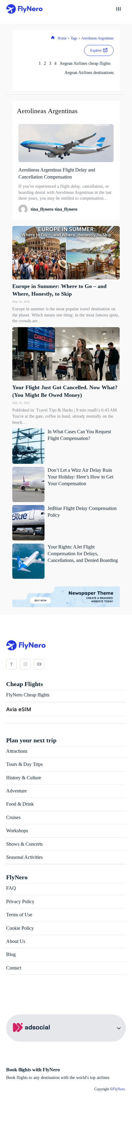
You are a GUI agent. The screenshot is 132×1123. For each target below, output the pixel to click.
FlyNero (119, 1089)
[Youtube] (39, 664)
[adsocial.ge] (32, 1038)
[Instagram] (25, 664)
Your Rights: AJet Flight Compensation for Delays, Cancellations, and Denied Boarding (83, 553)
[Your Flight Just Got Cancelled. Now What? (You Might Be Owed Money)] (66, 354)
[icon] (53, 38)
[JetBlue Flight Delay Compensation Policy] (28, 523)
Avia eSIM (18, 709)
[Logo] (24, 9)
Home (62, 38)
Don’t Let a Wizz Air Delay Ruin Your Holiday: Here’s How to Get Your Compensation (80, 476)
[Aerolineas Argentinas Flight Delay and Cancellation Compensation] (66, 143)
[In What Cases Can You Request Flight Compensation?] (28, 446)
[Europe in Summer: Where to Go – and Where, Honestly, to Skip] (66, 252)
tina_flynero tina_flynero (54, 209)
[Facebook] (11, 664)
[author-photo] (23, 209)
